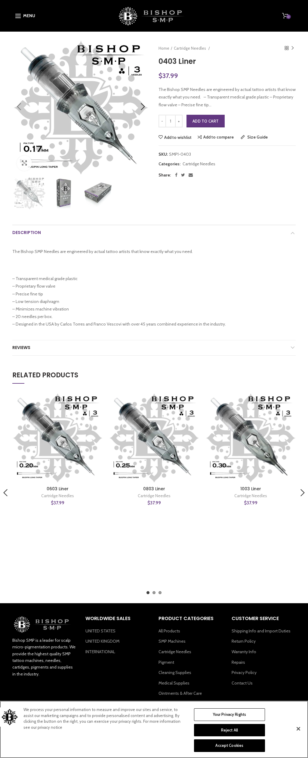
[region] (154, 729)
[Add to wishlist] (94, 400)
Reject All (229, 730)
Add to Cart (205, 121)
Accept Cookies (229, 745)
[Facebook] (176, 175)
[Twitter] (183, 175)
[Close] (298, 728)
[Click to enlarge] (24, 163)
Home (164, 48)
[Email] (191, 175)
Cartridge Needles (199, 164)
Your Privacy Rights (229, 714)
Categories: (169, 164)
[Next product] (293, 48)
